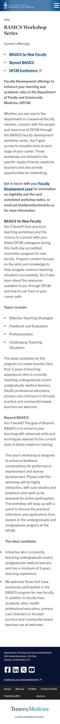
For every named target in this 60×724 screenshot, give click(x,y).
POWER (32, 688)
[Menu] (56, 5)
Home (7, 19)
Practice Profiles (49, 688)
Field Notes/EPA (12, 695)
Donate (7, 688)
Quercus (40, 695)
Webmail (20, 688)
